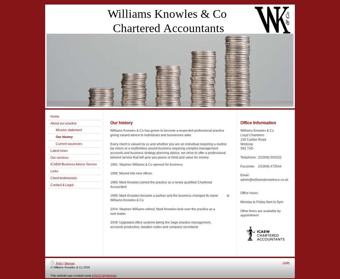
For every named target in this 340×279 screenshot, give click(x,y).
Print (59, 263)
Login (286, 262)
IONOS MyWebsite (104, 275)
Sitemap (69, 263)
